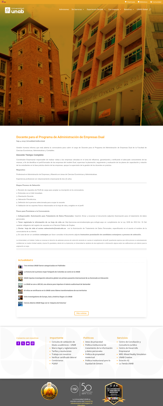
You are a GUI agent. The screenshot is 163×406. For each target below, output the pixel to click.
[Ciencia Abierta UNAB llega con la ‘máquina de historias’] (20, 304)
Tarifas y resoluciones (61, 351)
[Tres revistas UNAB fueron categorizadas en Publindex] (20, 266)
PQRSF (55, 363)
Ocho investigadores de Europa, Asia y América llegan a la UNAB (48, 297)
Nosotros (128, 9)
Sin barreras (77, 9)
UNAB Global (142, 9)
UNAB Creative (125, 357)
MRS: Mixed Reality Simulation (132, 354)
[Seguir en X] (23, 343)
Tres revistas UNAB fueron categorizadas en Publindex (44, 266)
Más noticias (81, 313)
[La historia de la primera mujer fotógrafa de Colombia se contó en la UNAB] (20, 273)
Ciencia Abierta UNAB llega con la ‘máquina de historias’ (45, 303)
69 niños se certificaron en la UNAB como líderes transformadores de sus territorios (55, 290)
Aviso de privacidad (94, 342)
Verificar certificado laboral (64, 357)
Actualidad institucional (35, 141)
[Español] (5, 2)
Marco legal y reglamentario (64, 348)
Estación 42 (124, 360)
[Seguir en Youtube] (28, 343)
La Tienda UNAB (126, 363)
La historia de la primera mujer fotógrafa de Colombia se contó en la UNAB (52, 272)
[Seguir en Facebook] (18, 343)
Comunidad (157, 2)
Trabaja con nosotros (61, 354)
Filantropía (131, 2)
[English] (3, 2)
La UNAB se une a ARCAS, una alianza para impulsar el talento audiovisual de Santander (57, 284)
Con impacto (113, 9)
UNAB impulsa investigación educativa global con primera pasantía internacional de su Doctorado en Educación (66, 278)
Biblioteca (143, 2)
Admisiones (64, 9)
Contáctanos (57, 360)
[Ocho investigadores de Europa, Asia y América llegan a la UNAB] (20, 297)
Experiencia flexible (95, 9)
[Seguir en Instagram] (32, 343)
